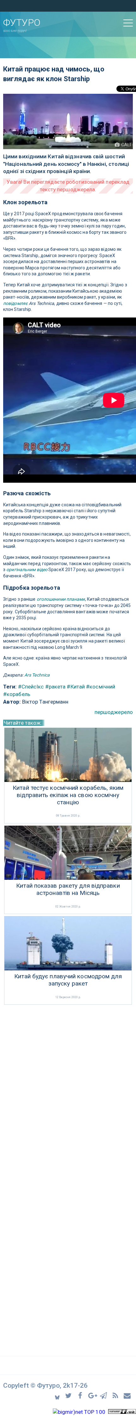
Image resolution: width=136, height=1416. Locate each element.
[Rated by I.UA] (122, 1412)
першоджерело (114, 712)
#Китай (76, 686)
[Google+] (93, 1395)
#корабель (16, 694)
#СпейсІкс (31, 686)
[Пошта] (127, 1395)
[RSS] (116, 1395)
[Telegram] (104, 1395)
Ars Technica (37, 674)
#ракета (55, 686)
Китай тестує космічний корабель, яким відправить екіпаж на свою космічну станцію (68, 795)
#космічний (100, 686)
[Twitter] (69, 1395)
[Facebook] (81, 1395)
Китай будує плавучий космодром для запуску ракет (67, 980)
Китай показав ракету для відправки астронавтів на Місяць (68, 889)
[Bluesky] (58, 1395)
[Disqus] (68, 1090)
